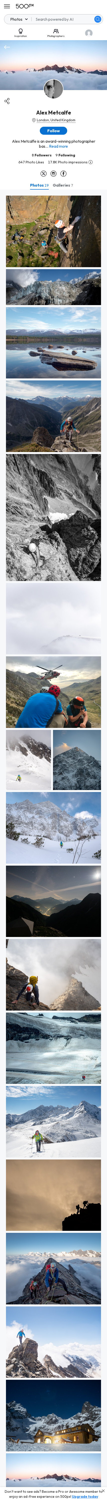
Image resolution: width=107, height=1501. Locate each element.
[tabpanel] (53, 845)
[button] (98, 19)
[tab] (39, 185)
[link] (53, 231)
